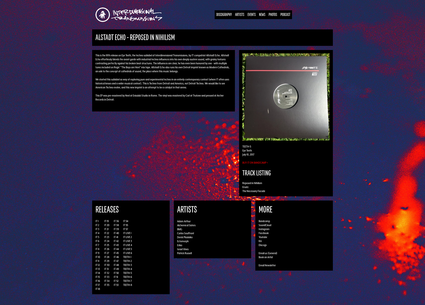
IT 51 (116, 277)
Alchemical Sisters (186, 225)
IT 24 (106, 241)
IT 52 (116, 281)
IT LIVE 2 (127, 237)
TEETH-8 (127, 285)
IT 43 (116, 245)
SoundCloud (265, 225)
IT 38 (116, 225)
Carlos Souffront (185, 233)
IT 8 (97, 249)
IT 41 (116, 237)
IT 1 (97, 221)
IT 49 (116, 269)
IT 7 (97, 245)
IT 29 (106, 261)
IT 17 (97, 285)
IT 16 (97, 281)
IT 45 (116, 253)
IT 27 (106, 253)
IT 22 (106, 233)
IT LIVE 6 (127, 253)
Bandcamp (264, 221)
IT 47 (116, 261)
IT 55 (125, 225)
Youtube (263, 237)
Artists (239, 14)
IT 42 (116, 241)
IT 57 (125, 229)
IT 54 (125, 221)
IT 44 (116, 249)
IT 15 (97, 277)
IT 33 (106, 277)
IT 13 (97, 269)
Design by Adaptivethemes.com (322, 301)
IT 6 (97, 241)
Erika (179, 245)
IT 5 (97, 237)
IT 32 (106, 273)
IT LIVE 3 (127, 241)
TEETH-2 (127, 261)
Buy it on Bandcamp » (255, 162)
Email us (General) (268, 253)
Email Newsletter (267, 265)
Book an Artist (266, 257)
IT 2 (97, 225)
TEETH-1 (127, 257)
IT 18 (97, 289)
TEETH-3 (127, 265)
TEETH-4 (127, 269)
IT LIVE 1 (127, 233)
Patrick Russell (184, 253)
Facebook (264, 233)
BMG (179, 229)
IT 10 (97, 257)
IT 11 (97, 261)
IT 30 (107, 265)
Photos (273, 14)
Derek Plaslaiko (185, 237)
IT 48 (116, 265)
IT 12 (97, 265)
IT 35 (106, 285)
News (262, 14)
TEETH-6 (127, 277)
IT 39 (116, 229)
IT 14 (97, 273)
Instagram (264, 229)
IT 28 (106, 257)
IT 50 (116, 273)
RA (260, 241)
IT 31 (106, 269)
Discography (224, 14)
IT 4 (97, 233)
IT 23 (106, 237)
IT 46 (116, 257)
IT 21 (106, 229)
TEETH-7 (127, 281)
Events (252, 14)
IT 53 (116, 285)
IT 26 (106, 249)
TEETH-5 (127, 273)
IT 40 (116, 233)
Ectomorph (183, 241)
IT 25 (106, 245)
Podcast (285, 14)
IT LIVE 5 (127, 249)
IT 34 (106, 281)
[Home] (130, 14)
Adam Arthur (184, 221)
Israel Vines (183, 249)
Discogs (263, 245)
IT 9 (97, 253)
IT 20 (106, 225)
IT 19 (106, 221)
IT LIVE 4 (127, 245)
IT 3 (97, 229)
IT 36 (116, 221)
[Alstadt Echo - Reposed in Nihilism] (286, 96)
